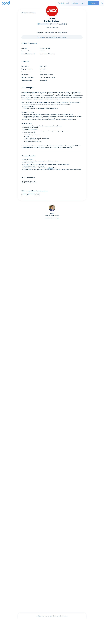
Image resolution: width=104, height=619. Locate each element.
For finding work (63, 3)
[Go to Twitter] (64, 24)
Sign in (83, 3)
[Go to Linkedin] (62, 24)
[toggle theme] (102, 3)
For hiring (75, 3)
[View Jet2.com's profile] (52, 10)
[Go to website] (60, 24)
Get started (93, 3)
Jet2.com (52, 19)
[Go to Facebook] (66, 24)
